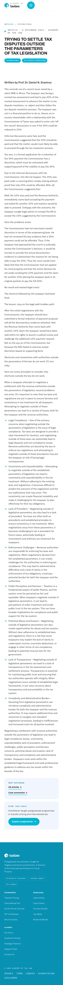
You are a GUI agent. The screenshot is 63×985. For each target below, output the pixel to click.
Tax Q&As (37, 914)
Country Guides (40, 908)
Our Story (8, 932)
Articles (8, 24)
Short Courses (10, 919)
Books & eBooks (40, 919)
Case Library (39, 903)
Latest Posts (39, 897)
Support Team (10, 949)
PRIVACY (8, 973)
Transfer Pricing (11, 897)
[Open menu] (31, 5)
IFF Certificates (11, 914)
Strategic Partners (12, 943)
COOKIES (30, 973)
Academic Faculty (12, 938)
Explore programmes (24, 821)
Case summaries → (17, 792)
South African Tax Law (14, 908)
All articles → (15, 787)
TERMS (19, 973)
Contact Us (9, 954)
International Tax (12, 903)
